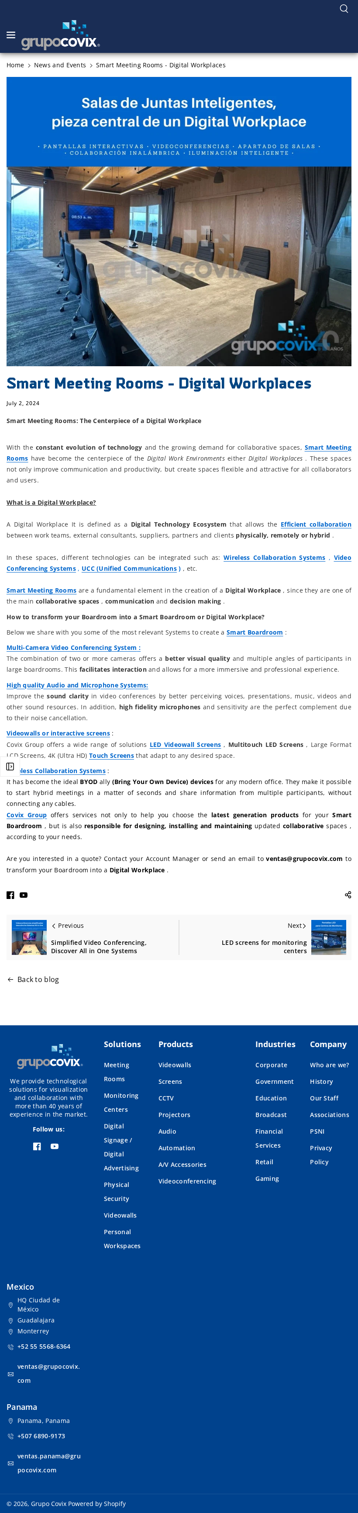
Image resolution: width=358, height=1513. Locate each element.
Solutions (122, 1044)
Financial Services (269, 1138)
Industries (275, 1044)
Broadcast (271, 1114)
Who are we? (329, 1065)
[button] (344, 8)
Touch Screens (111, 755)
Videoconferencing (187, 1181)
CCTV (166, 1098)
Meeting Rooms (116, 1072)
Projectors (174, 1114)
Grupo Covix (48, 1503)
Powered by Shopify (97, 1503)
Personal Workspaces (122, 1239)
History (321, 1081)
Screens (170, 1081)
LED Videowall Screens (185, 744)
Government (274, 1081)
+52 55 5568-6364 (44, 1346)
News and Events (60, 65)
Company (328, 1044)
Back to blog (38, 979)
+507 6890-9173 (41, 1436)
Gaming (267, 1178)
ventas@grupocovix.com (48, 1373)
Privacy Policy (321, 1155)
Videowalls (120, 1215)
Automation (177, 1148)
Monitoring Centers (121, 1102)
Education (271, 1098)
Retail (264, 1162)
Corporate (271, 1065)
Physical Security (116, 1191)
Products (175, 1044)
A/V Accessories (182, 1164)
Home (15, 65)
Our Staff (324, 1098)
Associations (329, 1114)
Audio (167, 1131)
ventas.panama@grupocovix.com (49, 1463)
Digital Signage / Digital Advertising (121, 1147)
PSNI (317, 1131)
